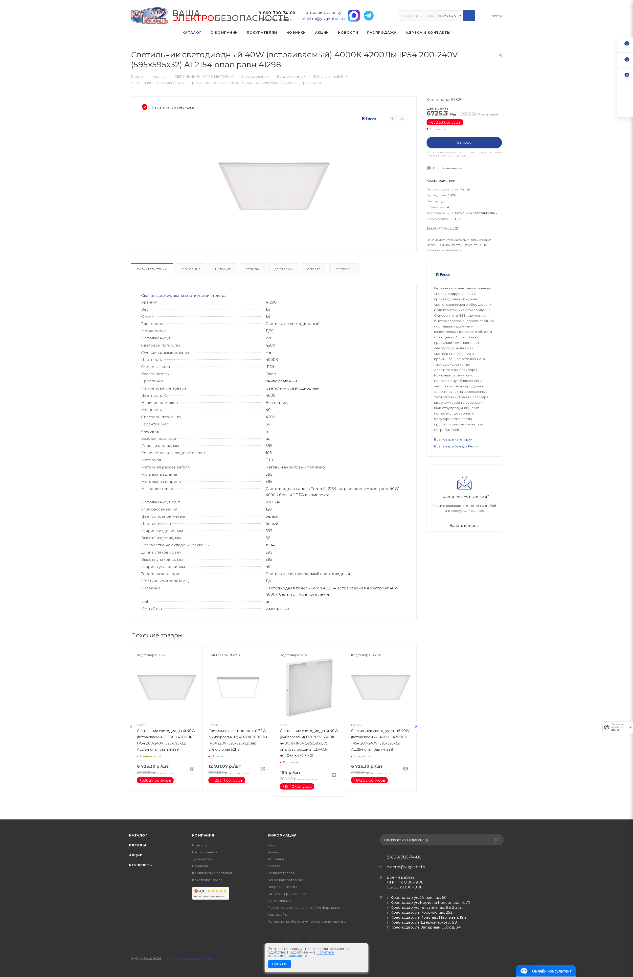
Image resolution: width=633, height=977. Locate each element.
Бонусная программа (286, 880)
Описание (191, 269)
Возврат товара (281, 873)
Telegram (304, 939)
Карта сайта (278, 914)
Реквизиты (141, 865)
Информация (282, 835)
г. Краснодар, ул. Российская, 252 (419, 912)
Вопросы (344, 269)
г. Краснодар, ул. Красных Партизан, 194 (426, 917)
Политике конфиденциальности (301, 954)
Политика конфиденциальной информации (304, 907)
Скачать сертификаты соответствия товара (183, 295)
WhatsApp (329, 939)
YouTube (316, 939)
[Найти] (469, 15)
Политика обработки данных (617, 727)
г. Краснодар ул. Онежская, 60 (417, 897)
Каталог (138, 835)
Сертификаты (279, 901)
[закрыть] (631, 727)
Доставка (283, 269)
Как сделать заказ (207, 880)
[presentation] (131, 726)
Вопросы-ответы (282, 887)
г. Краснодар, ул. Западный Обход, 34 (424, 927)
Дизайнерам (202, 859)
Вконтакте (291, 939)
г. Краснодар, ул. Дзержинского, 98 (422, 922)
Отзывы (253, 269)
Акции (136, 855)
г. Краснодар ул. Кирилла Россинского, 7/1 (428, 902)
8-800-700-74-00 (276, 13)
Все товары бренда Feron (456, 446)
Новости (199, 845)
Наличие (223, 269)
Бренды (137, 845)
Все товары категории (453, 439)
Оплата (314, 269)
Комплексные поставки (212, 873)
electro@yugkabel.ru (407, 866)
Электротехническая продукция (193, 958)
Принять (279, 964)
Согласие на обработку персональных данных (307, 921)
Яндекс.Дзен (342, 939)
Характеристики (152, 269)
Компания (203, 835)
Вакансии (200, 866)
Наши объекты (204, 852)
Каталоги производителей (290, 894)
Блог (272, 845)
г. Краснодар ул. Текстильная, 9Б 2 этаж (426, 907)
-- (625, 44)
